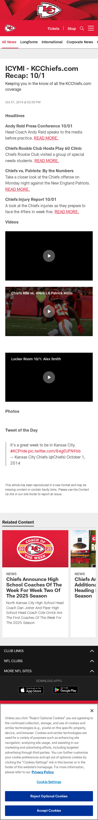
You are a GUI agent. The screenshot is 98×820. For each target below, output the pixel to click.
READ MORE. (46, 137)
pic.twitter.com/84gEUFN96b (54, 450)
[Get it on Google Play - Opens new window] (65, 692)
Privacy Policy (43, 772)
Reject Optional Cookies (49, 796)
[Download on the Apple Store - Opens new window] (31, 690)
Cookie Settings (49, 782)
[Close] (91, 710)
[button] (49, 256)
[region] (49, 762)
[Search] (82, 28)
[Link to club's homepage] (10, 26)
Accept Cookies (49, 810)
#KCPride (18, 450)
